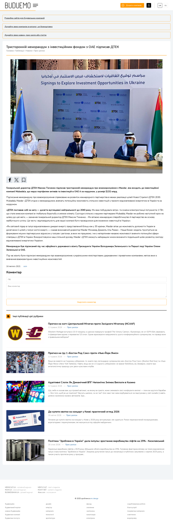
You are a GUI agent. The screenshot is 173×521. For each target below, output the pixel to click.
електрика (90, 518)
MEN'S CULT (49, 487)
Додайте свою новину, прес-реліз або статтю (25, 35)
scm (25, 266)
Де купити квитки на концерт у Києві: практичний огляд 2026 (83, 411)
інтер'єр (49, 507)
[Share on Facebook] (9, 180)
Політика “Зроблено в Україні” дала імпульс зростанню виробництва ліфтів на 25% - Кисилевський (106, 441)
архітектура (50, 518)
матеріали (50, 511)
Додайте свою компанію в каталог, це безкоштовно (29, 26)
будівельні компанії (12, 515)
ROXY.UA (15, 490)
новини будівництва (12, 511)
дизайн (48, 504)
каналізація (90, 515)
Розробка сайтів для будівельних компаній (25, 18)
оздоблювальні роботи (136, 504)
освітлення (131, 515)
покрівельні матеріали (136, 511)
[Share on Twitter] (16, 180)
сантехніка (90, 511)
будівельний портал (13, 507)
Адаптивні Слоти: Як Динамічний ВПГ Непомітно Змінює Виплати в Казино (91, 382)
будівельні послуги (12, 518)
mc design (94, 498)
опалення (90, 507)
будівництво (9, 504)
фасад (88, 504)
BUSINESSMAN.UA (19, 492)
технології (50, 515)
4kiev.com (47, 492)
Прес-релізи (72, 327)
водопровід (131, 518)
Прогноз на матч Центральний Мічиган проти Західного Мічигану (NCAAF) (91, 323)
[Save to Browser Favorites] (24, 180)
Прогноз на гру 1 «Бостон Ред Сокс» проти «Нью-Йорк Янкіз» (83, 353)
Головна (10, 50)
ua (160, 6)
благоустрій (132, 507)
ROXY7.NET (50, 490)
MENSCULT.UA (18, 487)
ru (166, 6)
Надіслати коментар (86, 302)
